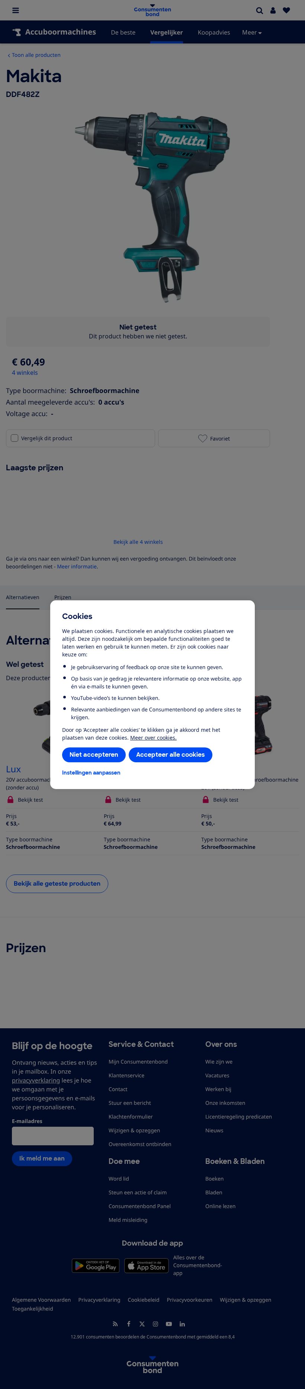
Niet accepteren (94, 755)
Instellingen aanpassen (91, 772)
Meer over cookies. (153, 737)
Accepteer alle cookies (170, 755)
